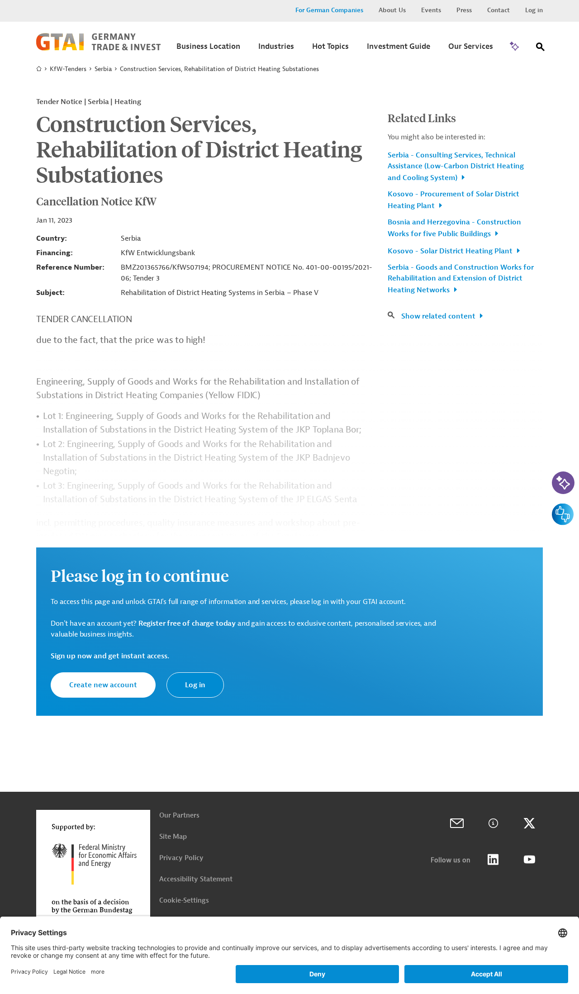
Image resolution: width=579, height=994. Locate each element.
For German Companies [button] (329, 10)
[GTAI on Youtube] (529, 859)
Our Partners (179, 815)
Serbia (103, 69)
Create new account (103, 685)
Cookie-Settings (184, 900)
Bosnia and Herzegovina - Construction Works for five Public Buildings (454, 228)
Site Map (173, 836)
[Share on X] (529, 823)
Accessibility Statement (196, 879)
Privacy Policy (181, 858)
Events (431, 10)
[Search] (540, 48)
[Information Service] (493, 823)
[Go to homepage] (98, 48)
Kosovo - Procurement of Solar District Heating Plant (453, 200)
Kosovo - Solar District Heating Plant (451, 251)
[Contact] (456, 823)
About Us (392, 10)
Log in (534, 10)
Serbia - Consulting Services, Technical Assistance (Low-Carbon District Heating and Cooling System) (456, 166)
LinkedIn (493, 859)
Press (464, 10)
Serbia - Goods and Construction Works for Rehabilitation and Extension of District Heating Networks (461, 279)
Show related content (439, 316)
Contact (498, 10)
